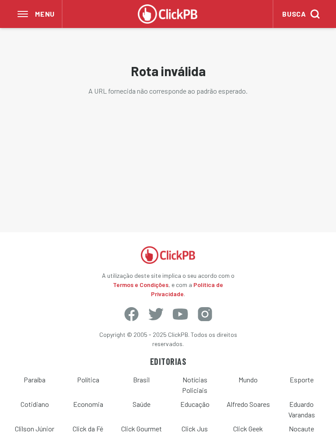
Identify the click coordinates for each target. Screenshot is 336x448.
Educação (195, 404)
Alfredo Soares (248, 404)
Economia (88, 404)
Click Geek (248, 428)
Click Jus (195, 428)
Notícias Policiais (194, 384)
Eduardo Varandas (301, 409)
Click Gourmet (141, 428)
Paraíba (35, 379)
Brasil (141, 379)
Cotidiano (35, 404)
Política (88, 379)
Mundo (248, 379)
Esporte (302, 379)
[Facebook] (131, 314)
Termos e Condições (140, 284)
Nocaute (301, 428)
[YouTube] (180, 314)
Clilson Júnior (34, 428)
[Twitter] (155, 314)
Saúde (141, 404)
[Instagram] (205, 314)
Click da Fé (88, 428)
